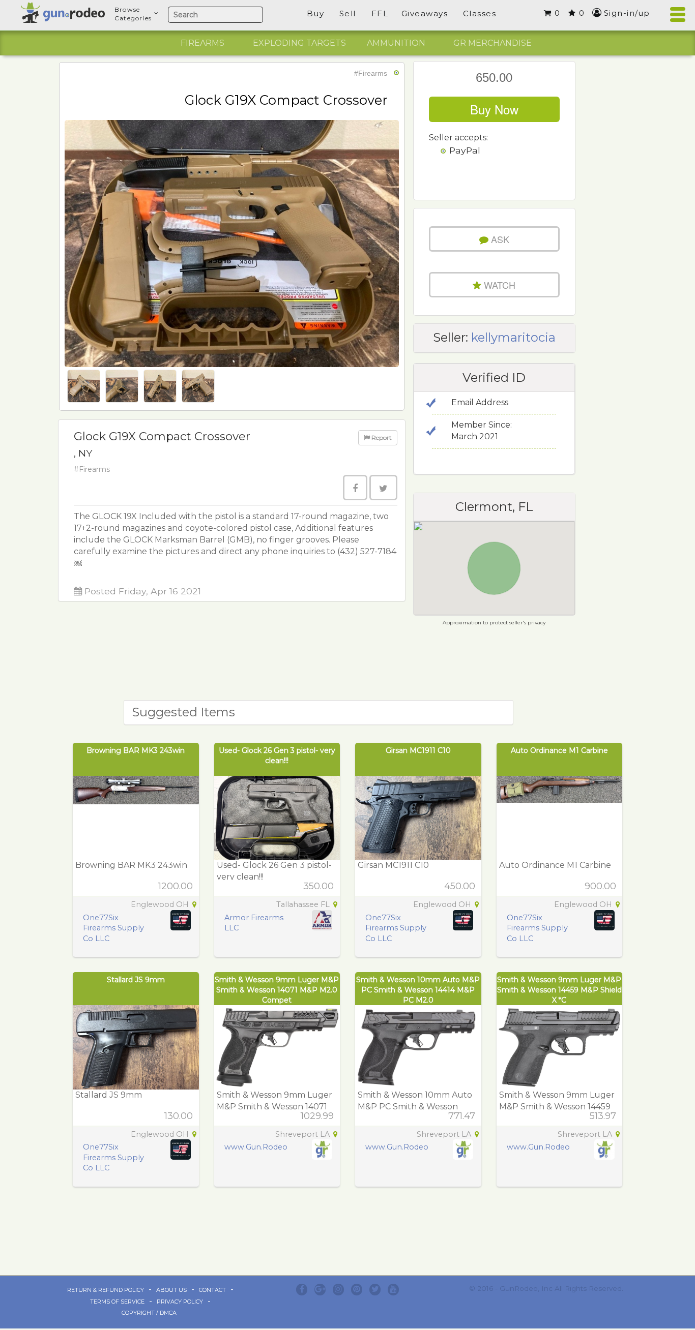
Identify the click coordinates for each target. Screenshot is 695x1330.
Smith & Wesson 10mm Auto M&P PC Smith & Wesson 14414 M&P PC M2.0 (418, 990)
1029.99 (317, 1116)
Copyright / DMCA (149, 1312)
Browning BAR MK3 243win (135, 750)
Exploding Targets (299, 43)
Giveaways (424, 13)
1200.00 (175, 886)
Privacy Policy (180, 1301)
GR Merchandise (492, 43)
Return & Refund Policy (105, 1289)
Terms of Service (117, 1301)
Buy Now (494, 109)
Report (381, 437)
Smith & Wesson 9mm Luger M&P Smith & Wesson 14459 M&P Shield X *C (559, 990)
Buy (316, 13)
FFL (380, 13)
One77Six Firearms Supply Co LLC (113, 928)
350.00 (318, 886)
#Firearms (370, 73)
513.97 (603, 1116)
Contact (212, 1289)
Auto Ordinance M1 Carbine (559, 750)
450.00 (459, 886)
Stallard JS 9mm (136, 979)
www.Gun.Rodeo (255, 1147)
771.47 (461, 1116)
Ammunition (396, 43)
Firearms (202, 43)
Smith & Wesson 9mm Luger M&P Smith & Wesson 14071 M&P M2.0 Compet (277, 990)
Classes (480, 13)
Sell (347, 13)
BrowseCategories (133, 14)
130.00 (178, 1116)
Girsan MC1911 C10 (418, 750)
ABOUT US (171, 1289)
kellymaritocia (513, 337)
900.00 (600, 886)
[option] (202, 43)
